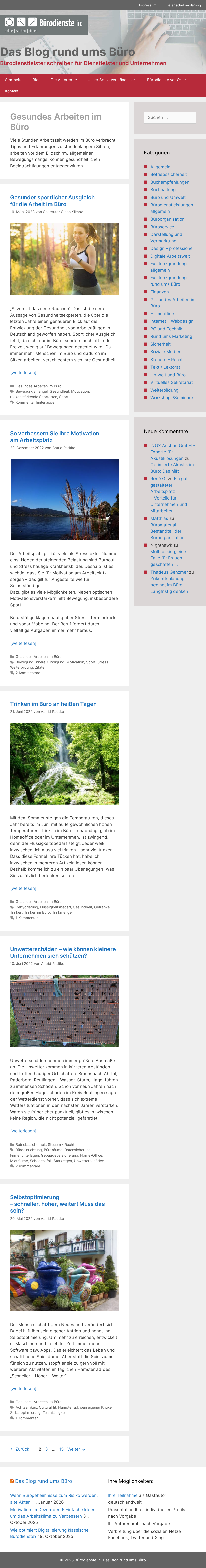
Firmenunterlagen (24, 1155)
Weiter (76, 1449)
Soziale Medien (165, 351)
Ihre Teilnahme (123, 1495)
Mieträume (19, 1161)
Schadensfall (41, 1161)
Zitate (39, 667)
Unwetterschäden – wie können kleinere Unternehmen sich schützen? (63, 952)
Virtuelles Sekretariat (171, 382)
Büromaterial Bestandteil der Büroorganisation (167, 531)
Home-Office (91, 1155)
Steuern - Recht (61, 1144)
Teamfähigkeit (55, 1412)
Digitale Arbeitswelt (170, 256)
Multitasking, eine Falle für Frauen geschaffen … (168, 558)
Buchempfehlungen (169, 182)
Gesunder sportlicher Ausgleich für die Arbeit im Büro (52, 200)
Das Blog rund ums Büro (43, 1481)
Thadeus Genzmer (169, 572)
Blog (37, 79)
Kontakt (11, 91)
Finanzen (159, 291)
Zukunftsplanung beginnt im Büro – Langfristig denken (169, 585)
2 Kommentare (28, 673)
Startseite (14, 79)
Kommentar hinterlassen (36, 402)
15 (62, 1449)
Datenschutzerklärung (183, 5)
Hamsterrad (68, 1407)
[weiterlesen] (23, 372)
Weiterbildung (21, 667)
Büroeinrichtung (29, 1150)
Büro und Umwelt (168, 197)
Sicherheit (160, 344)
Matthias (159, 518)
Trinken (16, 912)
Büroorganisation (167, 219)
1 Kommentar (27, 918)
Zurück (19, 1449)
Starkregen (63, 1161)
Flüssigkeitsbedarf (55, 907)
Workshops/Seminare (171, 397)
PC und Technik (166, 328)
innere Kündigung (49, 662)
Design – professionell (172, 248)
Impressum (147, 5)
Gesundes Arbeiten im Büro (39, 386)
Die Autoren (61, 79)
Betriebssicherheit (31, 1144)
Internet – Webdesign (171, 321)
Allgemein (160, 166)
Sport (63, 397)
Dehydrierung (27, 907)
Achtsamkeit (26, 1407)
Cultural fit (47, 1407)
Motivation (80, 391)
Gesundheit (59, 391)
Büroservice (162, 226)
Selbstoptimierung (25, 1412)
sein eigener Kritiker (96, 1407)
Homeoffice (162, 313)
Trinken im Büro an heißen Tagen (53, 704)
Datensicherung (77, 1150)
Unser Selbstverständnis (110, 79)
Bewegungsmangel (32, 391)
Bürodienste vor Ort (165, 79)
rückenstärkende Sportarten (33, 397)
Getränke (102, 907)
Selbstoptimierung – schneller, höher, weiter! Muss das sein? (57, 1204)
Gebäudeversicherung (59, 1155)
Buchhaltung (163, 189)
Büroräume (53, 1150)
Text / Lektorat (165, 367)
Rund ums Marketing (171, 336)
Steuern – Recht (166, 359)
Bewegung (24, 662)
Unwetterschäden (89, 1161)
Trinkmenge (62, 912)
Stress (102, 662)
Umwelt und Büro (168, 374)
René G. (158, 478)
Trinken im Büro (37, 912)
